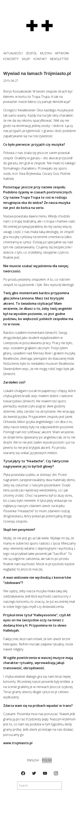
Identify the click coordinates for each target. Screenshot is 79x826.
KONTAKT (40, 59)
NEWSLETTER (59, 59)
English (33, 760)
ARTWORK (62, 53)
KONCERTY (11, 59)
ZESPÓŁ (31, 53)
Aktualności (13, 53)
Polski (47, 760)
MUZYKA (46, 53)
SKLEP (26, 59)
